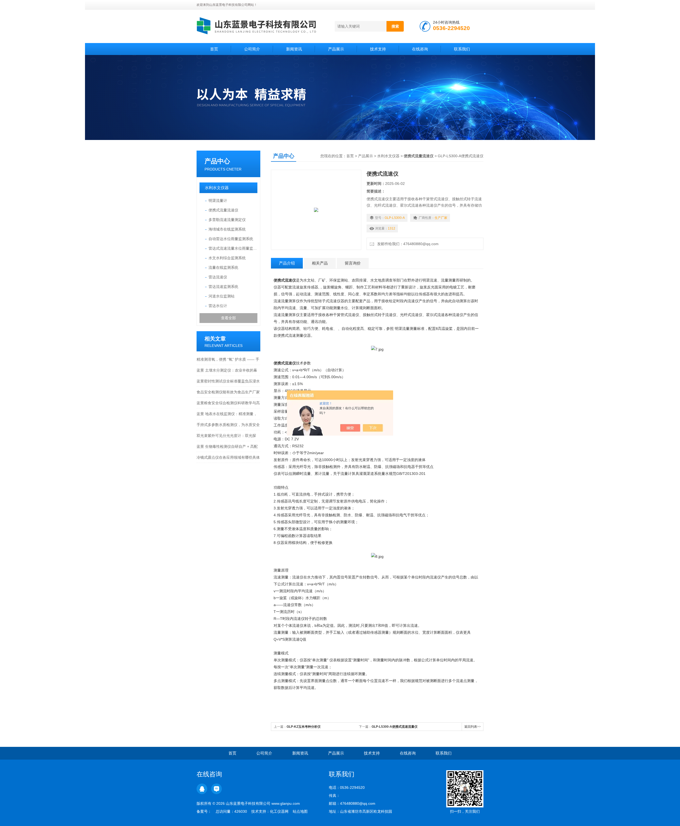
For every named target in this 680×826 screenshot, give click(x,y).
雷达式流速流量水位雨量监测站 (233, 248)
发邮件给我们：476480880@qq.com (407, 244)
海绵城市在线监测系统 (227, 229)
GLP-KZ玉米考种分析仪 (304, 727)
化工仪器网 (279, 811)
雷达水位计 (218, 306)
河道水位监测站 (222, 296)
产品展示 (336, 49)
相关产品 (320, 263)
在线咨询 (420, 49)
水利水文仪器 (217, 187)
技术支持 (378, 49)
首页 (214, 49)
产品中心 (217, 161)
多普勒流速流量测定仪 (227, 220)
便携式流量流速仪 (223, 210)
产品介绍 (287, 263)
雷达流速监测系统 (223, 286)
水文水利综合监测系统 (227, 258)
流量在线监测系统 (223, 267)
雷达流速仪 (218, 277)
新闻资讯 (294, 49)
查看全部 (228, 318)
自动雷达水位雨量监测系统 (231, 239)
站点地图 (300, 811)
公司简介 (252, 49)
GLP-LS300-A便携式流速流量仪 (395, 727)
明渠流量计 (218, 200)
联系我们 (462, 49)
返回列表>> (472, 727)
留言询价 (353, 263)
